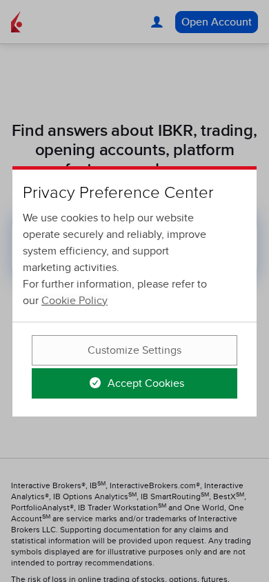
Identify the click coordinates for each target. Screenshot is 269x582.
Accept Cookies (144, 383)
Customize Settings (134, 350)
